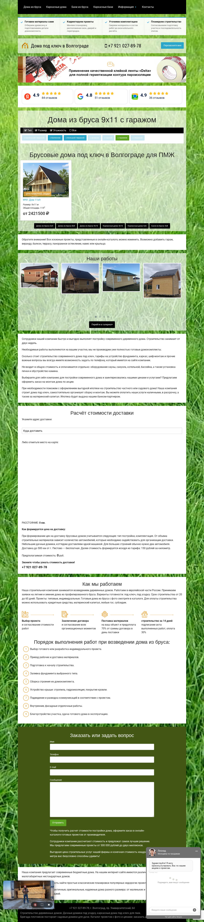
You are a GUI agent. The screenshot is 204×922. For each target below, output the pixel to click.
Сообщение (56, 780)
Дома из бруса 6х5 (44, 226)
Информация (126, 6)
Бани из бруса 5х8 (159, 226)
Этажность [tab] (59, 130)
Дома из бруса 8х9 (66, 226)
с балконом (55, 138)
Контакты (148, 6)
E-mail (53, 767)
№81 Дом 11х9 (31, 199)
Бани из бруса (80, 6)
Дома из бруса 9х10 (89, 226)
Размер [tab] (42, 130)
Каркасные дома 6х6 (137, 226)
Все (74, 130)
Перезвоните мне (172, 45)
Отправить (58, 822)
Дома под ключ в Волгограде (59, 46)
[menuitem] (32, 7)
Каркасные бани (103, 6)
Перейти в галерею (101, 324)
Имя (52, 741)
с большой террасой (75, 138)
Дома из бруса (32, 6)
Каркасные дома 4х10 (113, 226)
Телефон (54, 754)
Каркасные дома (56, 6)
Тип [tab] (29, 130)
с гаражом (122, 138)
